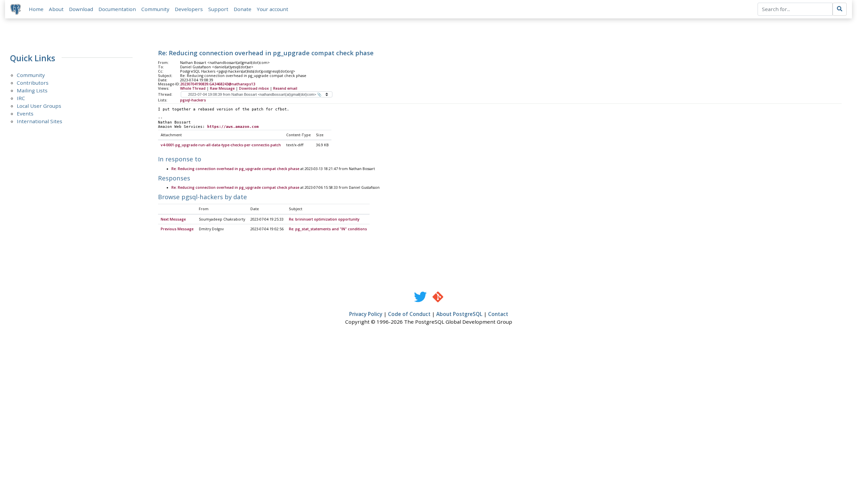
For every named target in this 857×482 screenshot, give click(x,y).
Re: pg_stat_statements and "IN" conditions (328, 229)
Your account (272, 9)
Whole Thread (193, 88)
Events (25, 113)
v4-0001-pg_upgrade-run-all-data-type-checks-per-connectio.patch (221, 145)
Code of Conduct (409, 314)
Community (155, 9)
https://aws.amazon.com (233, 127)
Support (218, 9)
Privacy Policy (365, 314)
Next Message (173, 219)
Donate (242, 9)
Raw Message (222, 88)
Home (36, 9)
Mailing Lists (32, 90)
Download (81, 9)
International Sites (39, 121)
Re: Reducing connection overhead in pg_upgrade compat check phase (235, 168)
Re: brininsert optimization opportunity (324, 219)
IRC (21, 98)
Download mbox (254, 88)
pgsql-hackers (193, 100)
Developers (189, 9)
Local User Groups (39, 105)
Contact (498, 314)
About (56, 9)
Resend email (285, 88)
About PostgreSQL (459, 314)
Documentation (117, 9)
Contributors (33, 82)
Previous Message (177, 229)
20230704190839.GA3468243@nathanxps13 (217, 84)
